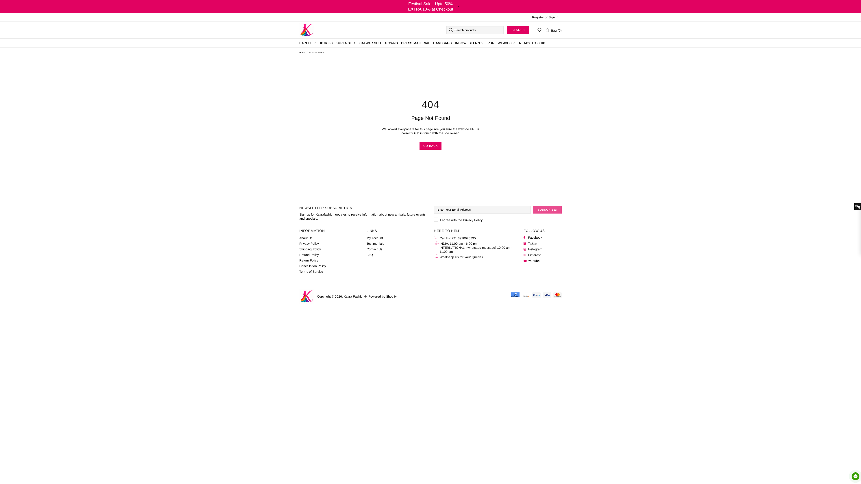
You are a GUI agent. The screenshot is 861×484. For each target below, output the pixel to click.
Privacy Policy (473, 220)
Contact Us (374, 249)
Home (302, 52)
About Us (305, 238)
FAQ (370, 255)
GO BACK (430, 145)
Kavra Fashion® (306, 30)
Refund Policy (309, 255)
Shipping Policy (310, 249)
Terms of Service (311, 271)
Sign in (553, 17)
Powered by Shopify (382, 296)
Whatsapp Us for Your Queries (461, 257)
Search (518, 30)
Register (538, 17)
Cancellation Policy (312, 266)
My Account (375, 238)
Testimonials (375, 243)
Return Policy (308, 260)
